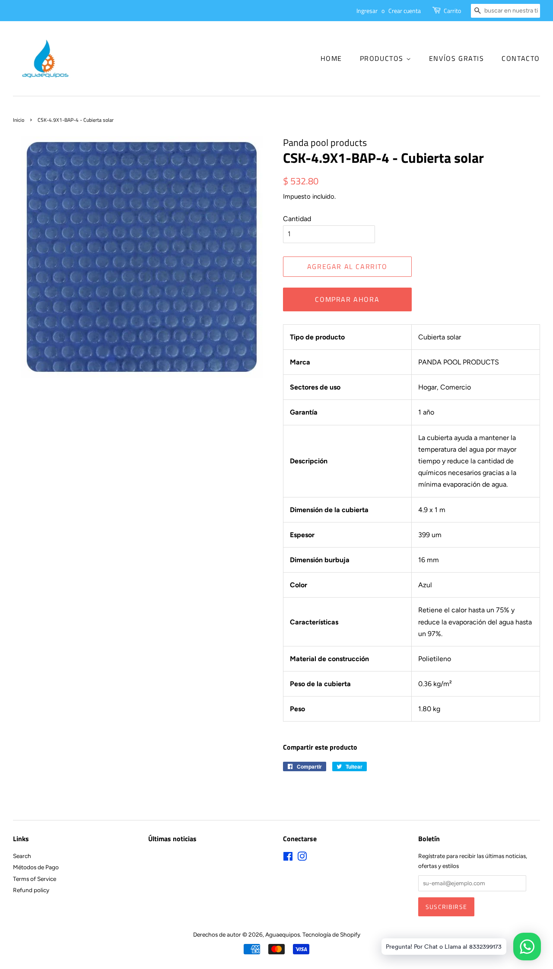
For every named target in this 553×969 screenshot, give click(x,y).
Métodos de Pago (36, 867)
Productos (383, 58)
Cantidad (297, 219)
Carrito (452, 10)
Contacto (521, 58)
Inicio (18, 120)
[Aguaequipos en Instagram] (302, 858)
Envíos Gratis (456, 58)
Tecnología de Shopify (331, 934)
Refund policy (31, 890)
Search (22, 855)
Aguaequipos (282, 934)
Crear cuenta (404, 10)
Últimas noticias (172, 838)
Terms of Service (34, 878)
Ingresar (367, 10)
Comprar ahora (347, 299)
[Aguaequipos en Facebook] (288, 858)
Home (331, 58)
